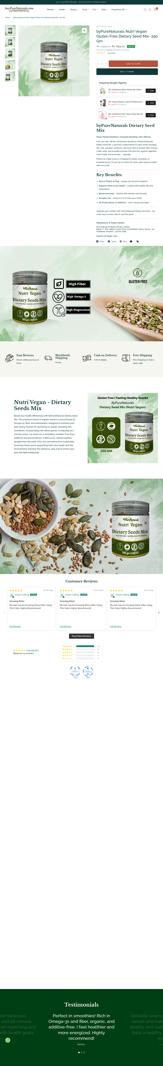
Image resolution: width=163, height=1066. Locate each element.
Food (84, 9)
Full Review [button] (15, 626)
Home (7, 17)
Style (103, 9)
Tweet (113, 241)
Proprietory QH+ (118, 9)
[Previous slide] (4, 612)
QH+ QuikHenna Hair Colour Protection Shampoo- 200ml (126, 114)
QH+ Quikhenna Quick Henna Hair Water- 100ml (126, 90)
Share (102, 241)
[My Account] (149, 10)
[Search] (144, 10)
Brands (50, 9)
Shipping (109, 50)
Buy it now (127, 72)
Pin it (125, 241)
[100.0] (75, 671)
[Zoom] (84, 30)
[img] (15, 590)
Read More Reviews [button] (81, 636)
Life (94, 9)
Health (62, 9)
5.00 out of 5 (32, 650)
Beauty (73, 9)
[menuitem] (51, 10)
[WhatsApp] (131, 241)
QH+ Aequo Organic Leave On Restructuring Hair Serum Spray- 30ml (126, 102)
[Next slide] (159, 612)
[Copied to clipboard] (138, 241)
